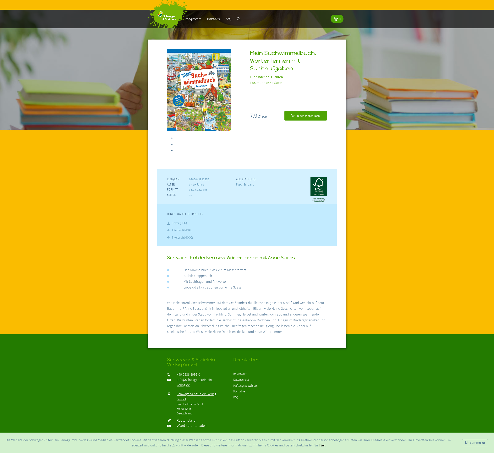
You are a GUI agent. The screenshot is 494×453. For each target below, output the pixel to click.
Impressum (240, 374)
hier (322, 445)
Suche (238, 19)
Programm (193, 19)
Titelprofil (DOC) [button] (182, 238)
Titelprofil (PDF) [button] (182, 230)
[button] (337, 19)
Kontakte (239, 391)
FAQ (228, 19)
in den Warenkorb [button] (308, 116)
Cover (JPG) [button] (179, 223)
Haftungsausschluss (245, 386)
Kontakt (213, 19)
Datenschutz (241, 380)
